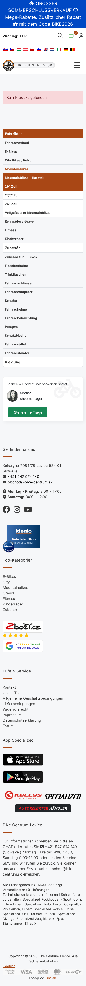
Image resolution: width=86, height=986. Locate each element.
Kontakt (9, 687)
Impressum (12, 714)
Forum (8, 725)
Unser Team (13, 692)
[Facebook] (6, 508)
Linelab (50, 978)
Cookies (9, 966)
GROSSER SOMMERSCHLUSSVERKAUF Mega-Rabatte (39, 10)
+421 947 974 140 (23, 476)
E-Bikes (9, 576)
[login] (80, 35)
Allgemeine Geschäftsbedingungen (33, 698)
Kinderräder (13, 604)
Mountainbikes (15, 587)
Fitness (9, 598)
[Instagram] (15, 508)
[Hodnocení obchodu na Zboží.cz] (23, 626)
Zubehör (10, 609)
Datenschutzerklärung (22, 720)
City (6, 582)
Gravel (8, 593)
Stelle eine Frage (27, 412)
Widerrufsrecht (15, 709)
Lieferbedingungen (19, 703)
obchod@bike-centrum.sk (30, 482)
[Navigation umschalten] (69, 65)
